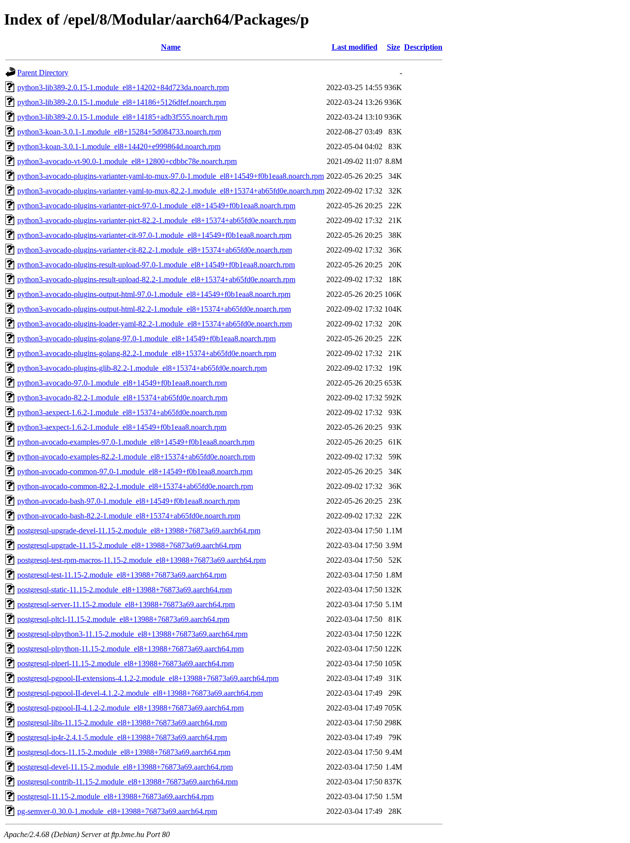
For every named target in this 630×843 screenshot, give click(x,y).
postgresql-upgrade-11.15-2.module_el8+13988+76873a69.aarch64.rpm (129, 545)
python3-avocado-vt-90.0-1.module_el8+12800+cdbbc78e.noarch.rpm (127, 161)
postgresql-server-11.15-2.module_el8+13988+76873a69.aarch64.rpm (126, 604)
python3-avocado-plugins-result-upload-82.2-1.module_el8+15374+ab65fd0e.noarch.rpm (156, 279)
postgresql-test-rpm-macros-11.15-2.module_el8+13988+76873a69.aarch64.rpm (141, 560)
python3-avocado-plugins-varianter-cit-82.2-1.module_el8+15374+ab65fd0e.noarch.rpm (154, 250)
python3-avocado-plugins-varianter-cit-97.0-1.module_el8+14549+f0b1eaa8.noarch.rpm (154, 235)
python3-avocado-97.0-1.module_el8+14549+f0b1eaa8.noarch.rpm (122, 383)
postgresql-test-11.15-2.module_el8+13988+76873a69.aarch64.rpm (121, 575)
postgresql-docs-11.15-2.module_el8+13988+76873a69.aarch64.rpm (123, 752)
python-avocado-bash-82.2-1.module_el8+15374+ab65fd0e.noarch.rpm (128, 516)
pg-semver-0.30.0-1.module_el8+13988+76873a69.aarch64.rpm (117, 811)
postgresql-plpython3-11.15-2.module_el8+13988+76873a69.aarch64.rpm (132, 634)
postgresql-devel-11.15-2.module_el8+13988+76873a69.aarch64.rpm (125, 767)
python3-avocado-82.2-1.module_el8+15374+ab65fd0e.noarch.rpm (122, 397)
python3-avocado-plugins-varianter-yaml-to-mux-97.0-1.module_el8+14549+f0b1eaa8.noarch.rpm (170, 176)
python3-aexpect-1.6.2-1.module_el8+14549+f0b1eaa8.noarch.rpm (121, 427)
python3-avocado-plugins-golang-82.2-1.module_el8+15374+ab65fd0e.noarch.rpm (146, 353)
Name (171, 47)
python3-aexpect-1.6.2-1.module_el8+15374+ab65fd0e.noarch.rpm (122, 412)
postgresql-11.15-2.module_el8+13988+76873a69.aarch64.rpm (115, 796)
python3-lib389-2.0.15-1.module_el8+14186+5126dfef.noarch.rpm (121, 102)
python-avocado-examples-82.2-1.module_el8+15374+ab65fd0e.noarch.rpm (136, 457)
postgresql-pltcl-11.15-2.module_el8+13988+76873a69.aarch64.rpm (123, 619)
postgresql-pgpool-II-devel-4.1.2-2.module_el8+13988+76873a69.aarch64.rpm (140, 693)
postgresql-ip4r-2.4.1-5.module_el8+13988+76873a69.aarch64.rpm (122, 737)
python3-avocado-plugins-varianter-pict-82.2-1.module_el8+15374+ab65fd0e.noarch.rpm (156, 220)
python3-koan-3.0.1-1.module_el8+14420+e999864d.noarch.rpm (118, 146)
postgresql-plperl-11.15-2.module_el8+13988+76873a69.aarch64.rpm (125, 663)
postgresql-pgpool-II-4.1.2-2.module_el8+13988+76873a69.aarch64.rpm (130, 708)
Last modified (355, 47)
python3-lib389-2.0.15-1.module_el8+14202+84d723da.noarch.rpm (123, 87)
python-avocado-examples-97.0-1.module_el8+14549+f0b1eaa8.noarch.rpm (135, 442)
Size (393, 47)
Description (423, 47)
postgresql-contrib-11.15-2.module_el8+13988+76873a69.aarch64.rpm (127, 782)
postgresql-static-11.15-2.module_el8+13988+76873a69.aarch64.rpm (124, 589)
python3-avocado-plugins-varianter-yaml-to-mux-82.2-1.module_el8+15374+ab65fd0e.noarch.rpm (170, 191)
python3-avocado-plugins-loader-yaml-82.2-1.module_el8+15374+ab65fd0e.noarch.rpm (154, 324)
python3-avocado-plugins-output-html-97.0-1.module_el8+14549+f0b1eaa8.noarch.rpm (153, 294)
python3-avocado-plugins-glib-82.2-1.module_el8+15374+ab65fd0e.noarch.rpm (142, 368)
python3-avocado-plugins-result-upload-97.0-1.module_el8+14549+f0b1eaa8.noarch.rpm (156, 264)
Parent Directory (42, 72)
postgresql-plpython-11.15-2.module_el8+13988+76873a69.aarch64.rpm (130, 649)
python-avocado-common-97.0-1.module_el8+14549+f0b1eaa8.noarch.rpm (134, 471)
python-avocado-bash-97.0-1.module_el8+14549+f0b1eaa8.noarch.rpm (128, 501)
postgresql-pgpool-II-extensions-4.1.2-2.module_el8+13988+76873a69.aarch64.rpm (148, 678)
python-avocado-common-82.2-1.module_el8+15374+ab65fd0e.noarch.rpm (135, 486)
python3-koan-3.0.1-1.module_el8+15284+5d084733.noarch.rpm (119, 132)
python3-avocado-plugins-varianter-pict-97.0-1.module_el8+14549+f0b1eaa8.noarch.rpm (156, 205)
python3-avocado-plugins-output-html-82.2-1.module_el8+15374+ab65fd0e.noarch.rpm (154, 309)
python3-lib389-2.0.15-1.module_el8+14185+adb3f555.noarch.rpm (122, 117)
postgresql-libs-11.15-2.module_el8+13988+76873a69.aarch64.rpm (122, 722)
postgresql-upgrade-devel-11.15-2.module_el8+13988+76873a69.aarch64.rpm (138, 530)
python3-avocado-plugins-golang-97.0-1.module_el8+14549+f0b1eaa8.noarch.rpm (146, 338)
